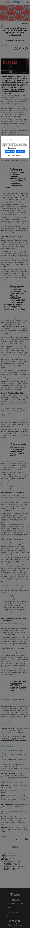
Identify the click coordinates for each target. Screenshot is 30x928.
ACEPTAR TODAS (20, 151)
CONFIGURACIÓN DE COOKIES (14, 155)
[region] (15, 147)
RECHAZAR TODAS (10, 151)
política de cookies (12, 147)
